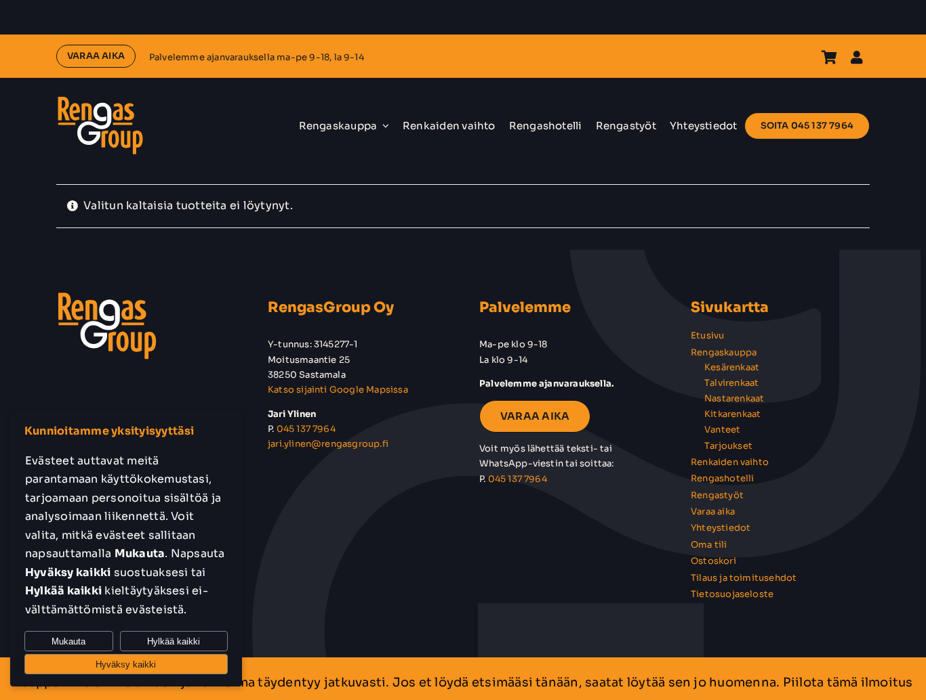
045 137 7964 (306, 429)
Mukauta (68, 641)
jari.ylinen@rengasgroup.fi (328, 444)
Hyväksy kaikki (126, 664)
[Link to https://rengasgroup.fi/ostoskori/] (829, 57)
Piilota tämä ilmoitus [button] (848, 682)
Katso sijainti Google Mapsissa (338, 389)
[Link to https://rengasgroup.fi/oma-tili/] (857, 57)
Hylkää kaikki (173, 641)
